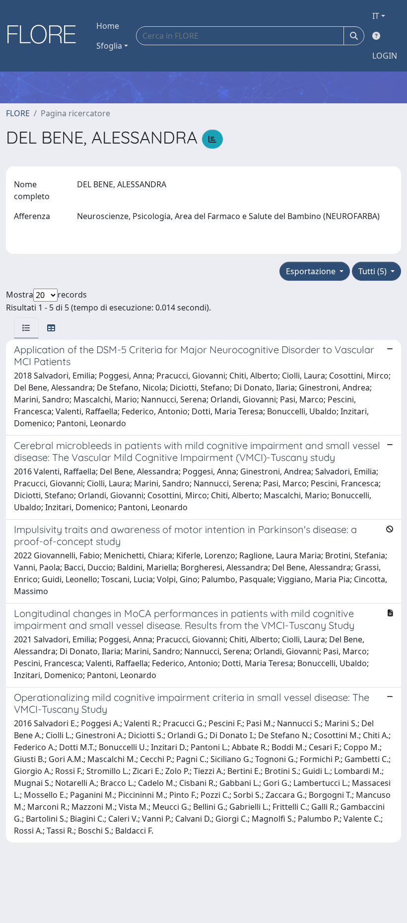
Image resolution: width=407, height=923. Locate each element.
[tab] (26, 327)
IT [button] (375, 15)
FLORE (18, 113)
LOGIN (384, 55)
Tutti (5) (373, 271)
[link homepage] (45, 35)
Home (107, 25)
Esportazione (312, 271)
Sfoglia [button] (109, 45)
